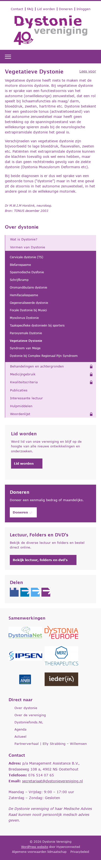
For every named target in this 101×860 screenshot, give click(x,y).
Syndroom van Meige (25, 348)
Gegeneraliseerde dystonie (29, 303)
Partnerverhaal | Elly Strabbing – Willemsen (50, 744)
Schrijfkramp (19, 280)
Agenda (20, 729)
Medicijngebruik (23, 374)
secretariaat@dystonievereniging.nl (52, 781)
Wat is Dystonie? (23, 239)
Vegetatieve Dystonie (26, 341)
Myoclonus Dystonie (24, 318)
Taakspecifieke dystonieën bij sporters (37, 325)
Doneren (66, 9)
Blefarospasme (20, 265)
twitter (35, 592)
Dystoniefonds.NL (28, 722)
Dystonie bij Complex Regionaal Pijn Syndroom (44, 356)
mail (45, 592)
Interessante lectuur (26, 398)
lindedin (24, 592)
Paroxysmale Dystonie (26, 333)
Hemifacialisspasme (24, 295)
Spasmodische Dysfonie (27, 272)
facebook (14, 592)
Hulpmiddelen (21, 406)
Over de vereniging (30, 715)
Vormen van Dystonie (27, 247)
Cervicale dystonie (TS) (26, 257)
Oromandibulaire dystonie (28, 287)
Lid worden (46, 9)
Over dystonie (21, 227)
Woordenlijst (20, 414)
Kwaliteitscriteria (24, 382)
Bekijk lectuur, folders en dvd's (40, 560)
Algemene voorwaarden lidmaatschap (39, 852)
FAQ (30, 9)
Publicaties (18, 390)
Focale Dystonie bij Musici (28, 310)
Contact (17, 9)
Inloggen (83, 9)
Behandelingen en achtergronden (37, 366)
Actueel (20, 736)
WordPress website (34, 847)
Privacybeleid (79, 852)
